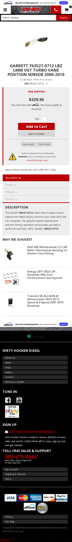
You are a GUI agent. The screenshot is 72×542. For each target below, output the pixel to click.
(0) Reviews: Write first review (36, 79)
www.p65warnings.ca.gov (37, 160)
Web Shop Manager (14, 531)
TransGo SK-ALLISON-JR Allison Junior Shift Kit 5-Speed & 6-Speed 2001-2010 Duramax (45, 301)
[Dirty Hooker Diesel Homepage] (30, 10)
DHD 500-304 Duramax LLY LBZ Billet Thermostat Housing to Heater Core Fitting (47, 250)
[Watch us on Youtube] (19, 400)
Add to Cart (36, 126)
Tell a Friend (44, 144)
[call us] (55, 10)
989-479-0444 (21, 456)
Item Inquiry (28, 144)
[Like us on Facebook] (8, 400)
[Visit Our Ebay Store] (36, 411)
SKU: (27, 83)
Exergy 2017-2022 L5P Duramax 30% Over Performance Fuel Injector (45, 275)
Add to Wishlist (36, 133)
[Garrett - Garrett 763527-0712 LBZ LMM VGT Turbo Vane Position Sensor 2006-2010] (36, 41)
